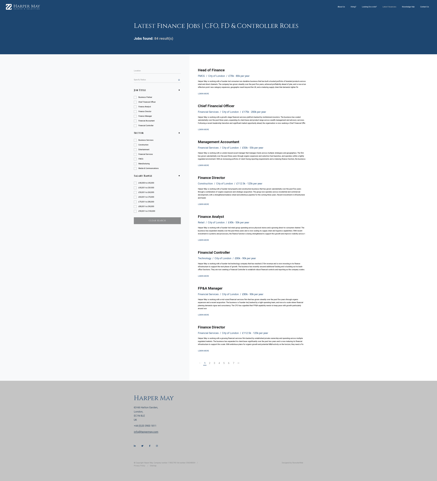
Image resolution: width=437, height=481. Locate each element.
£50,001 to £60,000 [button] (146, 192)
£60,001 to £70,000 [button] (146, 197)
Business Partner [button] (145, 97)
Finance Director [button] (144, 111)
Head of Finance (211, 70)
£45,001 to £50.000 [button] (146, 188)
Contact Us (424, 7)
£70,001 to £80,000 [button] (146, 202)
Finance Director (211, 178)
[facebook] (149, 446)
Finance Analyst (211, 216)
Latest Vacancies (389, 7)
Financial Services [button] (145, 154)
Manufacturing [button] (144, 164)
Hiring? (353, 7)
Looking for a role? (369, 7)
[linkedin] (135, 446)
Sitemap (153, 466)
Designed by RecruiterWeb (292, 463)
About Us (341, 7)
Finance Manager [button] (145, 116)
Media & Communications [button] (148, 168)
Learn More (203, 94)
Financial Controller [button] (146, 125)
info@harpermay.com (146, 431)
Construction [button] (143, 145)
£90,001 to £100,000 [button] (146, 211)
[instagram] (157, 446)
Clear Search (157, 220)
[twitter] (142, 446)
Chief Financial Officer (216, 106)
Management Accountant (218, 142)
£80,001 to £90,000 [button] (146, 206)
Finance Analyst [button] (144, 107)
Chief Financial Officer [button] (147, 102)
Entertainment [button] (143, 149)
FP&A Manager (210, 288)
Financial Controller (214, 252)
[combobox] (161, 79)
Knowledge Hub (408, 7)
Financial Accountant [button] (146, 121)
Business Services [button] (145, 140)
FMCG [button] (140, 159)
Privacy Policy (140, 466)
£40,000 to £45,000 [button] (146, 183)
